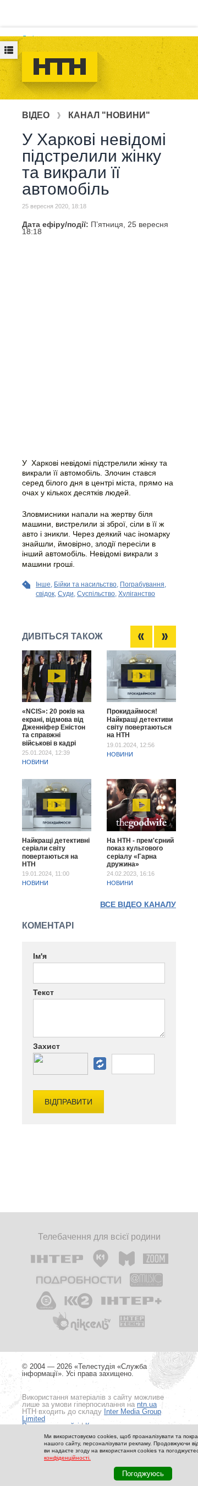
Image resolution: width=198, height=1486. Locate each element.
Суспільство (96, 594)
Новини (35, 762)
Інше (43, 584)
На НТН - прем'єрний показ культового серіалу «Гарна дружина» (140, 852)
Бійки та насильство (85, 584)
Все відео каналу (138, 904)
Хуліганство (136, 594)
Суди (66, 594)
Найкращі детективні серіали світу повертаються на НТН (56, 852)
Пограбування (142, 584)
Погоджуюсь (143, 1474)
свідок (45, 594)
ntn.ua (147, 1404)
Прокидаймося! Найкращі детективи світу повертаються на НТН (140, 723)
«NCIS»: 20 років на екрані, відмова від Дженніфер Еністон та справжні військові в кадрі (53, 727)
